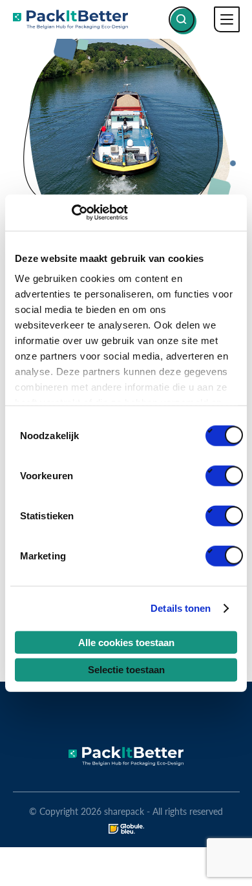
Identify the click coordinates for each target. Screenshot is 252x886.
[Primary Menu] (227, 19)
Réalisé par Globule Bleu (126, 828)
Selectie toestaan (126, 669)
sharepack (70, 19)
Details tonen (181, 608)
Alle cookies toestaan (126, 641)
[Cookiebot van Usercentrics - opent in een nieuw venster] (71, 212)
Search (181, 19)
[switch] (223, 475)
